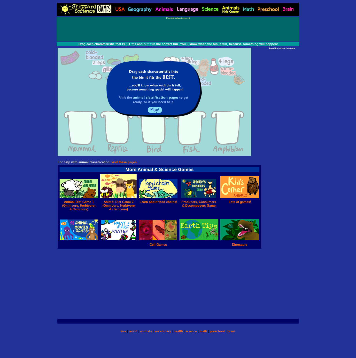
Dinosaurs (239, 244)
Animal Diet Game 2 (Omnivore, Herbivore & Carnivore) (118, 205)
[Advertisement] (178, 30)
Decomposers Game (200, 205)
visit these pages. (124, 162)
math (203, 331)
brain (231, 331)
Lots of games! (240, 202)
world (133, 331)
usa (123, 331)
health (178, 331)
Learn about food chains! (158, 202)
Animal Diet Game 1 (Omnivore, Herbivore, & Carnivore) (78, 205)
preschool (218, 331)
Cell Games (158, 244)
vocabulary (163, 331)
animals (146, 331)
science (191, 331)
